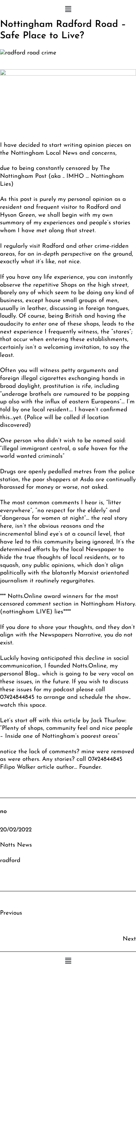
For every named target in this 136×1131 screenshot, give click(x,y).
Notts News (16, 845)
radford (10, 861)
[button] (68, 9)
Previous (11, 913)
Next (129, 939)
